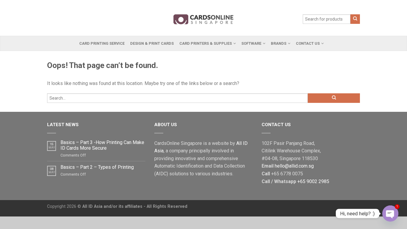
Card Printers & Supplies (205, 43)
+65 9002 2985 (313, 181)
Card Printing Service (102, 43)
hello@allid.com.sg (294, 166)
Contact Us (308, 43)
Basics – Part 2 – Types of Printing (97, 167)
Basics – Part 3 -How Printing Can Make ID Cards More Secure (102, 145)
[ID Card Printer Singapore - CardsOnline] (203, 18)
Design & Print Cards (152, 43)
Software (251, 43)
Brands (278, 43)
